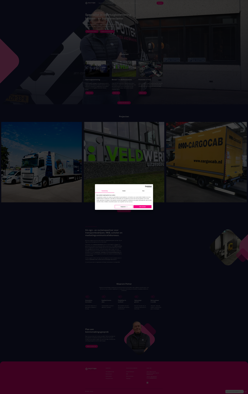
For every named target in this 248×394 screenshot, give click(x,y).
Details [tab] (124, 190)
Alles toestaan (142, 206)
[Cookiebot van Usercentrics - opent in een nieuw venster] (146, 187)
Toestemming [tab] (105, 190)
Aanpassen (123, 206)
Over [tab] (143, 190)
